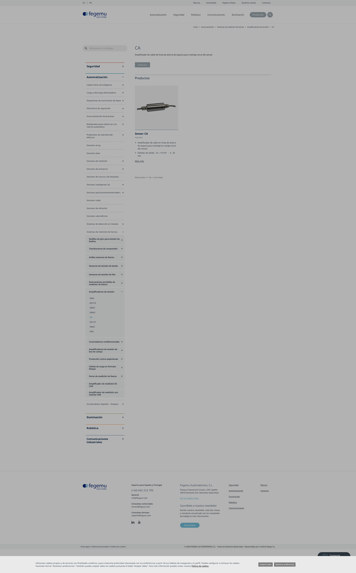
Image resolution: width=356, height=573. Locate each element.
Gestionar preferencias (284, 564)
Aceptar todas (265, 564)
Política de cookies (200, 566)
